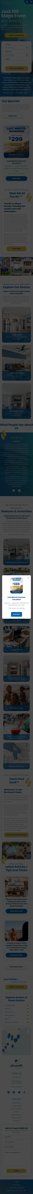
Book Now (16, 614)
